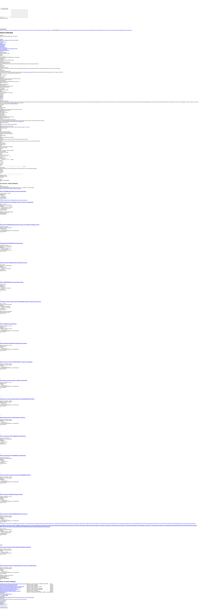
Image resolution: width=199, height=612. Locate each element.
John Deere (36, 30)
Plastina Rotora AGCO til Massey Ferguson (8, 590)
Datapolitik (9, 597)
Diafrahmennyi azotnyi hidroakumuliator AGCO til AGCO (10, 591)
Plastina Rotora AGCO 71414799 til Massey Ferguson (12, 417)
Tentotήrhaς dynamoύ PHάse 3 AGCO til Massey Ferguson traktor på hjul (13, 583)
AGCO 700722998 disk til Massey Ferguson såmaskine (13, 191)
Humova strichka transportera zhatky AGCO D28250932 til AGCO (15, 475)
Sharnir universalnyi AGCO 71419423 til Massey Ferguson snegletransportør (18, 565)
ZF (50, 30)
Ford (33, 30)
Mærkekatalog (31, 597)
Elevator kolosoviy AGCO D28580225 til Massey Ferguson (14, 513)
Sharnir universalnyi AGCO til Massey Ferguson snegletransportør (12, 586)
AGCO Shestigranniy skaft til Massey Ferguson (8, 585)
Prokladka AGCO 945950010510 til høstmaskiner (11, 243)
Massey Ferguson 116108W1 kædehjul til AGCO (11, 494)
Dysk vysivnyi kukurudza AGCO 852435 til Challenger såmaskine (15, 547)
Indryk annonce (3, 213)
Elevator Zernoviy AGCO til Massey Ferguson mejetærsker (10, 587)
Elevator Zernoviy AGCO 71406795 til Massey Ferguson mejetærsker (16, 361)
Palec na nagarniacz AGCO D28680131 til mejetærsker (13, 455)
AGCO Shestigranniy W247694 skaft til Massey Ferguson (13, 343)
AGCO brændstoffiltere (121, 30)
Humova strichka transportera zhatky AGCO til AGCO (9, 589)
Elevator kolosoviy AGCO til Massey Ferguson (8, 588)
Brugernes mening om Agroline (23, 597)
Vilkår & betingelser (3, 597)
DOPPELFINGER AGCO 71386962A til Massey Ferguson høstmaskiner (16, 202)
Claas (23, 30)
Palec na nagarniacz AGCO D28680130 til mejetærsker (13, 436)
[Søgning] (19, 14)
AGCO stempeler (106, 30)
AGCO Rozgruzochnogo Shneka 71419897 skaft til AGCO (13, 380)
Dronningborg (27, 30)
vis (0, 179)
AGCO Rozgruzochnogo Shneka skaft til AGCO (8, 584)
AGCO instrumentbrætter (97, 30)
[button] (99, 24)
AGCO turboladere (74, 30)
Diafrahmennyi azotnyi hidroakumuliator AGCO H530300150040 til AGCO (17, 399)
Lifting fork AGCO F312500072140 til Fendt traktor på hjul (13, 262)
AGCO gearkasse (67, 30)
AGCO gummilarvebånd (88, 30)
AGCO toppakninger (112, 30)
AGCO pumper (61, 30)
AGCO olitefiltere (81, 30)
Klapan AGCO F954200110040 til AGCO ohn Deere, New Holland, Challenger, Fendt (19, 224)
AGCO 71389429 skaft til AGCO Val (8, 323)
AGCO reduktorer (128, 30)
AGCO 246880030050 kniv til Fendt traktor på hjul (11, 282)
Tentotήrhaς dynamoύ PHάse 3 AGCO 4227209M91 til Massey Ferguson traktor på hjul (20, 301)
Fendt (31, 30)
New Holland (47, 30)
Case (18, 30)
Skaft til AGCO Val (3, 592)
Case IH (20, 30)
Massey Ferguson (42, 30)
